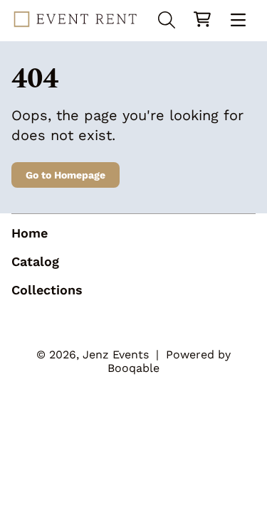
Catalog (35, 261)
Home (29, 232)
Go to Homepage (65, 175)
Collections (47, 289)
